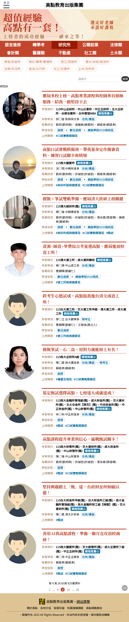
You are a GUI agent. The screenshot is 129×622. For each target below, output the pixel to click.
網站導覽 (83, 601)
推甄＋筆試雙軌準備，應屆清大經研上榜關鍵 (83, 199)
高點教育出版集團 (64, 4)
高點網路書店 (94, 608)
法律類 (116, 45)
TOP (125, 588)
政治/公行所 (37, 69)
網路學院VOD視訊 (86, 277)
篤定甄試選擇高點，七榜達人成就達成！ (79, 393)
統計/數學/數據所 (40, 61)
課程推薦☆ (105, 113)
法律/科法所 (12, 69)
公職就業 (90, 45)
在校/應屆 (88, 119)
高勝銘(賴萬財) (84, 125)
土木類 (116, 53)
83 (77, 590)
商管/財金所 (12, 61)
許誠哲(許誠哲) (84, 174)
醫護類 (39, 53)
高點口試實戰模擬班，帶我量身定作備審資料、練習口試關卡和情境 (81, 152)
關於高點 (32, 608)
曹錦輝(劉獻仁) (65, 271)
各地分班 (45, 608)
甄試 (111, 233)
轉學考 (39, 45)
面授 (60, 130)
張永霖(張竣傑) (106, 217)
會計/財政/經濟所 (97, 61)
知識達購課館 (75, 608)
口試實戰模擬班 (68, 136)
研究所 (64, 45)
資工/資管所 (69, 61)
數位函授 (75, 130)
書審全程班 (65, 379)
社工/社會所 (62, 69)
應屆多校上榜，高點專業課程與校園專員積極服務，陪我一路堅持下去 (83, 99)
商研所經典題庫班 (69, 185)
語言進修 (13, 45)
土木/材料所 (86, 69)
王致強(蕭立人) (87, 325)
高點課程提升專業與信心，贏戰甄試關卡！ (81, 439)
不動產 (64, 53)
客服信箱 (59, 608)
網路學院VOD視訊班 (101, 130)
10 (68, 590)
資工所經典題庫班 (69, 282)
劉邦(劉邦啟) (64, 125)
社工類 (90, 53)
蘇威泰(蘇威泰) (106, 125)
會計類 (13, 53)
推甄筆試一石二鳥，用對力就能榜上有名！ (81, 349)
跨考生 (86, 319)
